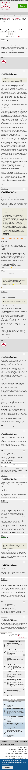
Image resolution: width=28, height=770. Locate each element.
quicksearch (3, 500)
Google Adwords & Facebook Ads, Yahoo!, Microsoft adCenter (15, 685)
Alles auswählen (7, 462)
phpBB (14, 749)
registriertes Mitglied (15, 18)
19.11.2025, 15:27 (20, 667)
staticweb (16, 659)
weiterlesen (9, 706)
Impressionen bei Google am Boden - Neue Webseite (14, 672)
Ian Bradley (24, 747)
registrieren (5, 18)
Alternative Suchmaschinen (14, 701)
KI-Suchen (13, 647)
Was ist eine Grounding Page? (15, 723)
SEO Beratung (22, 758)
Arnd (15, 667)
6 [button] (19, 36)
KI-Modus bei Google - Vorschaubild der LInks (13, 665)
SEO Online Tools (19, 756)
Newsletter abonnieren (22, 6)
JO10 (1, 38)
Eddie (2, 450)
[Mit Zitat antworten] (24, 39)
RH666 (5, 564)
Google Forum (13, 653)
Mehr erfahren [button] (5, 764)
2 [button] (13, 36)
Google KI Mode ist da (12, 643)
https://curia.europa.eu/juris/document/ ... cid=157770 (13, 238)
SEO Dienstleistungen (6, 758)
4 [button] (16, 36)
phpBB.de (25, 751)
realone (2, 270)
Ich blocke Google (11, 650)
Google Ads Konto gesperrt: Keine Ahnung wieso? (14, 680)
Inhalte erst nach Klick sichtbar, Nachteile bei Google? (15, 689)
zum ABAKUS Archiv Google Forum (7, 744)
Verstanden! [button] (7, 767)
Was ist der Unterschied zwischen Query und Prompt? (14, 731)
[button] (11, 36)
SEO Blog (13, 756)
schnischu (6, 73)
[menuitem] (27, 13)
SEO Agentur (7, 756)
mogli (2, 535)
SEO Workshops (15, 758)
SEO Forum (12, 0)
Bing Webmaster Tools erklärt (15, 716)
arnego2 (15, 644)
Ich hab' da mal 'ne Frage (16, 694)
